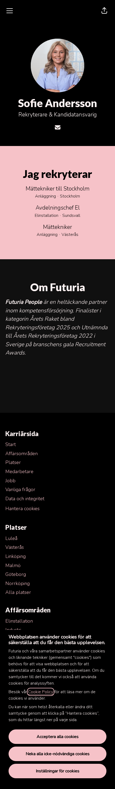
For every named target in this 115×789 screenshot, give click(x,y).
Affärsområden (21, 453)
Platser (13, 462)
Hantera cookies (22, 508)
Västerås (14, 547)
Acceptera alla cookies (58, 737)
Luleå (11, 538)
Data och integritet (24, 498)
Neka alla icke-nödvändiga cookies (58, 754)
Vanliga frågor (20, 489)
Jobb (10, 480)
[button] (104, 10)
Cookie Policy (40, 692)
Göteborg (15, 574)
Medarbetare (19, 471)
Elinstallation (19, 621)
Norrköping (17, 583)
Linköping (15, 556)
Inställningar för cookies (57, 771)
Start (10, 444)
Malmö (13, 565)
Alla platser (18, 592)
